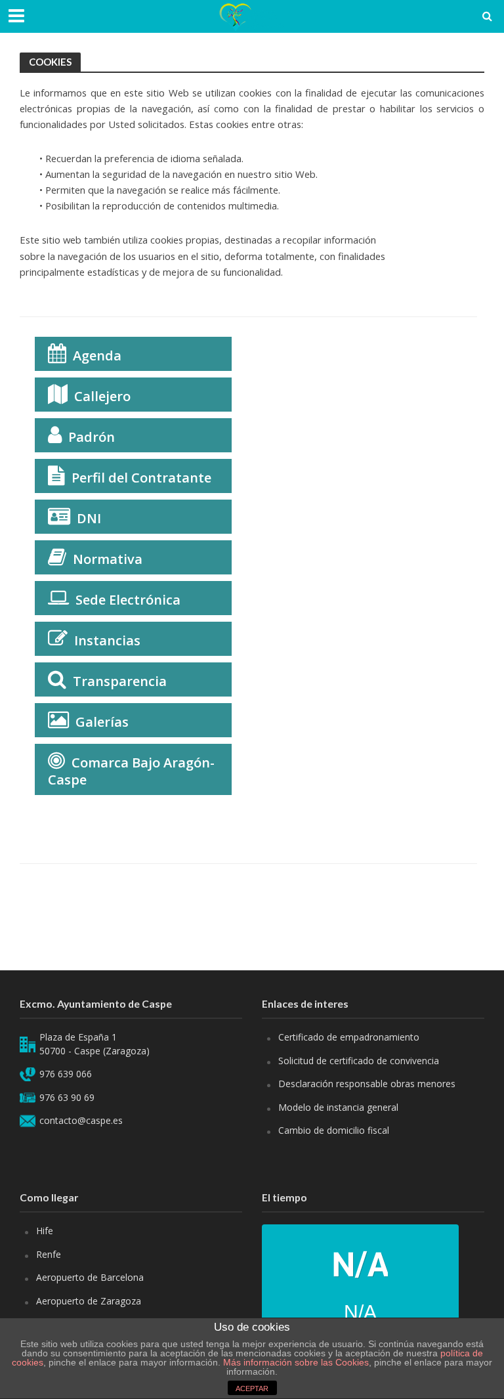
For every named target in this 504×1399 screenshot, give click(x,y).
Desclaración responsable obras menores (366, 1083)
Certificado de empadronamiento (348, 1037)
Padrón (91, 437)
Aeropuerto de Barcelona (90, 1277)
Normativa (107, 559)
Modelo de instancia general (338, 1107)
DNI (89, 518)
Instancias (107, 640)
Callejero (102, 396)
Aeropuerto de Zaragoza (88, 1301)
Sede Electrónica (127, 600)
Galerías (102, 722)
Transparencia (120, 681)
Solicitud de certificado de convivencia (358, 1060)
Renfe (48, 1254)
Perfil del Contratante (141, 477)
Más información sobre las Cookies (294, 1362)
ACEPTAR (252, 1388)
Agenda (97, 355)
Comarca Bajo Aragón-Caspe (131, 771)
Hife (44, 1230)
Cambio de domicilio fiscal (333, 1130)
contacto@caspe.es (81, 1120)
